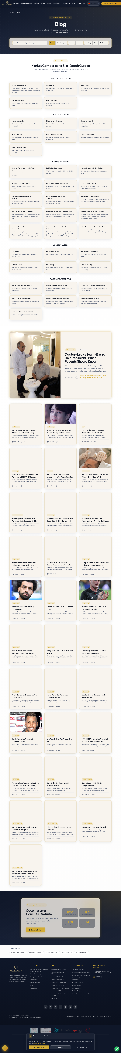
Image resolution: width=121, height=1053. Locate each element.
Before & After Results (17, 952)
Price (95, 43)
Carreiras (33, 991)
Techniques (103, 43)
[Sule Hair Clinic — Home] (7, 3)
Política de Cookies (39, 1043)
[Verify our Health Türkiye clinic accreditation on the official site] (77, 1030)
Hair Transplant (61, 43)
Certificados (55, 998)
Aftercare (79, 43)
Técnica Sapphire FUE (57, 979)
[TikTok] (75, 1007)
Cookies (95, 1016)
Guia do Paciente (35, 982)
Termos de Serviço (86, 1016)
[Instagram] (46, 1007)
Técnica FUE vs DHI (78, 969)
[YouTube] (51, 1007)
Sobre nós (16, 3)
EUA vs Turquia (76, 991)
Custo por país (76, 985)
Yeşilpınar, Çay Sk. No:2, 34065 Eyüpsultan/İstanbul (103, 972)
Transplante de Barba (57, 985)
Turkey (71, 43)
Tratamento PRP (56, 991)
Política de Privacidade (72, 1016)
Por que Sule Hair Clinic (37, 977)
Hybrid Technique (51, 952)
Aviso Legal (107, 1016)
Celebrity (88, 43)
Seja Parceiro (34, 988)
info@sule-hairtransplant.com (101, 977)
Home (13, 12)
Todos (52, 43)
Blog (73, 3)
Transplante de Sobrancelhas (60, 988)
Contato (79, 3)
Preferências (84, 1047)
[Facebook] (55, 1007)
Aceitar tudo (40, 1047)
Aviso (101, 1016)
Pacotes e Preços (46, 3)
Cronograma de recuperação (81, 972)
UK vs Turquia (76, 988)
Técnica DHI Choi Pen (57, 977)
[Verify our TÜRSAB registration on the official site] (45, 1030)
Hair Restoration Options (58, 969)
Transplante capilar (26, 3)
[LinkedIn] (65, 1007)
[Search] (84, 3)
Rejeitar (60, 1047)
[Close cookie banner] (91, 1036)
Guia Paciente (66, 3)
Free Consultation (81, 952)
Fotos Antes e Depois (36, 974)
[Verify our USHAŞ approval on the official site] (62, 1030)
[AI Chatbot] (5, 1048)
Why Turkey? (66, 952)
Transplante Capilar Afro (58, 982)
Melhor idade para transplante (81, 975)
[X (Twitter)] (60, 1007)
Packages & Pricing (35, 952)
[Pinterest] (70, 1007)
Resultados (56, 3)
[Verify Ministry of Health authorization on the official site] (88, 1030)
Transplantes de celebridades (81, 994)
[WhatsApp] (117, 1049)
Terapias (36, 3)
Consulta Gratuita (36, 930)
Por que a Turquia (77, 982)
